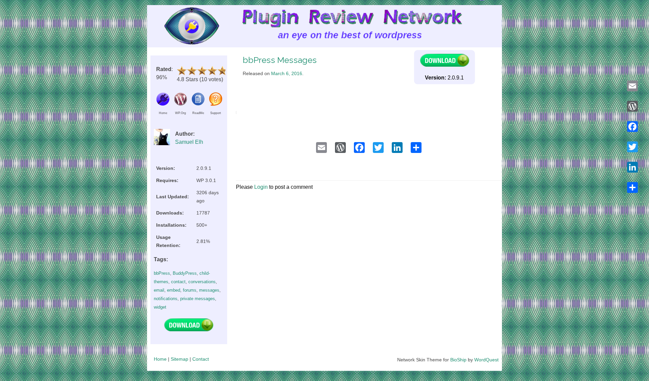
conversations (202, 281)
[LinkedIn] (632, 167)
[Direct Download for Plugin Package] (189, 330)
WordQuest (486, 359)
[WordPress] (632, 106)
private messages (197, 298)
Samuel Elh (189, 142)
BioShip (458, 359)
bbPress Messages (280, 60)
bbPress (162, 273)
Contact (200, 359)
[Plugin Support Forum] (215, 104)
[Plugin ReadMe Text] (198, 104)
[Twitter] (632, 147)
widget (160, 307)
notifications (165, 298)
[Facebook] (632, 126)
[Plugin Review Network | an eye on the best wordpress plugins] (183, 27)
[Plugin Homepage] (163, 104)
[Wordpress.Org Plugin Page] (180, 104)
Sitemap (179, 359)
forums (189, 290)
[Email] (632, 86)
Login (261, 187)
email (159, 290)
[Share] (632, 187)
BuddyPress (185, 273)
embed (173, 290)
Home (160, 359)
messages (209, 290)
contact (178, 281)
